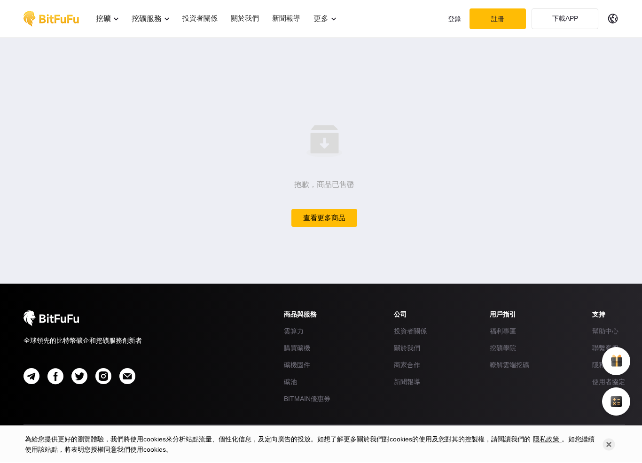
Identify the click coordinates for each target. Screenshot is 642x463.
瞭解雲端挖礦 (509, 365)
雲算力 (294, 331)
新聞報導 (407, 382)
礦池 (290, 382)
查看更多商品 (324, 218)
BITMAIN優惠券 (307, 398)
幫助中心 (605, 331)
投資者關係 (410, 331)
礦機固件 (297, 365)
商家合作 (407, 365)
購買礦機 (297, 348)
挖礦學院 (503, 348)
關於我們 (407, 348)
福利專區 (503, 331)
